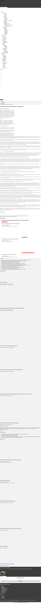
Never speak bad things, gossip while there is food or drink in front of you (11, 263)
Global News (5, 36)
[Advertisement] (20, 93)
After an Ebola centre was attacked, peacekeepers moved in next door (10, 265)
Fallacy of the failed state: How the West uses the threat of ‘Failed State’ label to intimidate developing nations (14, 215)
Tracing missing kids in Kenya (5, 480)
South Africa (6, 29)
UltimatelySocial (26, 602)
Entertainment (5, 45)
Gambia (6, 18)
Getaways (6, 46)
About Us (3, 34)
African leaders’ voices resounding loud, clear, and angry (9, 422)
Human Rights (5, 48)
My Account (3, 597)
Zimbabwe (6, 31)
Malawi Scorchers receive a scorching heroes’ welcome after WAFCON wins (11, 260)
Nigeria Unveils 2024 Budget (18, 437)
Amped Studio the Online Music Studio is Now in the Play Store (10, 459)
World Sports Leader (4, 589)
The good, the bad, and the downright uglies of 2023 (8, 345)
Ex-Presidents (5, 41)
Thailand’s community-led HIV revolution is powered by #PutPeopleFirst (11, 267)
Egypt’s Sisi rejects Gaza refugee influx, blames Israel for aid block (32, 436)
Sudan (5, 16)
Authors (4, 35)
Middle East (4, 63)
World (2, 1)
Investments (4, 37)
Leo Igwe (11, 395)
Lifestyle (3, 4)
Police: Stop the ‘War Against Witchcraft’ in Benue (11, 434)
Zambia (6, 28)
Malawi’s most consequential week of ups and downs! (8, 262)
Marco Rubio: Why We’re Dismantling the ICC (8, 266)
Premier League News (4, 590)
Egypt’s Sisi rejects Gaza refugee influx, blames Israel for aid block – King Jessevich (12, 436)
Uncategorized (5, 62)
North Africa (3, 5)
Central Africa (3, 2)
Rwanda (25, 237)
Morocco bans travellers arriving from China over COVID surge (10, 528)
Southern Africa (5, 27)
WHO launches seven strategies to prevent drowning (8, 268)
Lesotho (6, 30)
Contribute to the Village (5, 588)
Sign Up (3, 598)
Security (6, 50)
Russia (4, 66)
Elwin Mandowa (7, 225)
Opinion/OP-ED (2, 270)
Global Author (7, 108)
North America (5, 67)
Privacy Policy (3, 592)
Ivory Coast (6, 17)
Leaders (3, 39)
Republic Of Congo (7, 23)
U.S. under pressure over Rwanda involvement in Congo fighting (8, 216)
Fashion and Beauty (5, 52)
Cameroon (6, 25)
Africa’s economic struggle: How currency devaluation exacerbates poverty (12, 308)
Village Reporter (7, 461)
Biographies (4, 42)
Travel (4, 61)
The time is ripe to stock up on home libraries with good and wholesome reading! (12, 264)
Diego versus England (3, 546)
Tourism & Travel (4, 59)
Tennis (4, 57)
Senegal (6, 19)
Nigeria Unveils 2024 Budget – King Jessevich (7, 437)
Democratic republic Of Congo (9, 24)
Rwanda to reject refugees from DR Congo (7, 563)
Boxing (4, 55)
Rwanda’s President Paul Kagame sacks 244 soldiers (9, 254)
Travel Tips (4, 60)
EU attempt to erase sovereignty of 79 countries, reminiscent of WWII (11, 369)
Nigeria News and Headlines (8, 20)
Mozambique (6, 33)
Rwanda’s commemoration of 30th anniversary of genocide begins (10, 223)
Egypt (5, 14)
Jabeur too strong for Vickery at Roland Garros (11, 435)
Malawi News (3, 591)
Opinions (3, 53)
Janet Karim (11, 371)
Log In (2, 595)
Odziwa (3, 434)
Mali (5, 15)
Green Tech (4, 38)
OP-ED (4, 40)
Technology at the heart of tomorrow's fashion (7, 500)
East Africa (4, 21)
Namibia (6, 32)
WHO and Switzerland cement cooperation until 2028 (8, 261)
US (3, 65)
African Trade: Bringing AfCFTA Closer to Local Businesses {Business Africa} (12, 269)
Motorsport (4, 56)
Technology (6, 51)
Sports (2, 54)
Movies (6, 47)
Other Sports (4, 58)
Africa (2, 12)
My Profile (3, 596)
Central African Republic (8, 26)
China (4, 64)
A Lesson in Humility (3, 282)
